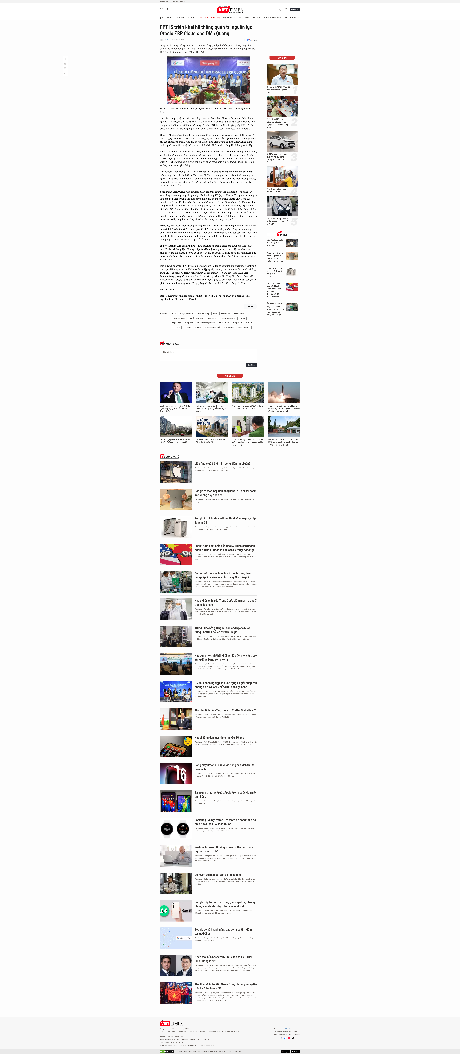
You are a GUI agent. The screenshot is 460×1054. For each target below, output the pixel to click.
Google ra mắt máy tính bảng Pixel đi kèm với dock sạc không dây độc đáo (275, 257)
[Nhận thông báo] (280, 9)
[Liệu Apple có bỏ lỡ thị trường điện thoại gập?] (292, 243)
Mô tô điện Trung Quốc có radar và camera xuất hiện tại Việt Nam (278, 221)
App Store (285, 1051)
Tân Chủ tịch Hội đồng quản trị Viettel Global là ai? (225, 710)
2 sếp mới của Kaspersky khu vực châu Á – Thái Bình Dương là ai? (223, 959)
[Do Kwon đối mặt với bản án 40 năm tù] (176, 883)
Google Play (295, 1051)
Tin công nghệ (170, 456)
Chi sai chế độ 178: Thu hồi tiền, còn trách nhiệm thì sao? (278, 90)
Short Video (244, 18)
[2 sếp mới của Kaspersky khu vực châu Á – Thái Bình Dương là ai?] (176, 965)
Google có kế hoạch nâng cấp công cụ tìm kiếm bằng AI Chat (223, 931)
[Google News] (252, 40)
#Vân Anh (242, 318)
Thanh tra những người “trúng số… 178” (276, 190)
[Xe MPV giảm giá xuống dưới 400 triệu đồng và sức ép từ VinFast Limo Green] (282, 141)
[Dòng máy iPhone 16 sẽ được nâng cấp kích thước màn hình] (176, 773)
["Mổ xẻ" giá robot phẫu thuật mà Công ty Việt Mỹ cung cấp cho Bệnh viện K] (212, 392)
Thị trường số (229, 18)
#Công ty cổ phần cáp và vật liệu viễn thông (194, 314)
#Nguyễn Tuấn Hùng (196, 318)
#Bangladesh (189, 323)
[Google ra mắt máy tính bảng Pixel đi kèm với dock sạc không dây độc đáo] (292, 256)
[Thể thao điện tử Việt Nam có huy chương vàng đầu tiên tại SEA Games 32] (176, 993)
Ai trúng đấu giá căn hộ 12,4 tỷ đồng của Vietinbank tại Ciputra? (247, 407)
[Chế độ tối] (285, 9)
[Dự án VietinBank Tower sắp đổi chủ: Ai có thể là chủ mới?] (212, 426)
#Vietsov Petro (225, 314)
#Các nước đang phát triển (206, 323)
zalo (285, 1038)
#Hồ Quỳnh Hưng (212, 318)
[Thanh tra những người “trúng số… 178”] (282, 176)
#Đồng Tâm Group (178, 318)
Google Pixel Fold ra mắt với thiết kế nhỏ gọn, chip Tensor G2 (274, 272)
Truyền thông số (292, 18)
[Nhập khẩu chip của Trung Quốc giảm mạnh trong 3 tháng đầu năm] (176, 609)
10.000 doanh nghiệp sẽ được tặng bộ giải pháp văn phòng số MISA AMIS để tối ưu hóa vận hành (226, 685)
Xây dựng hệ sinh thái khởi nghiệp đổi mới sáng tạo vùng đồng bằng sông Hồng (226, 657)
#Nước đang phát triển (212, 327)
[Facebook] (239, 40)
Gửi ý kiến (251, 365)
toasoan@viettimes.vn (287, 1029)
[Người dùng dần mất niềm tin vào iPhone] (176, 746)
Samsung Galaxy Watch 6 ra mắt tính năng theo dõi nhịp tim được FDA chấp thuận (226, 822)
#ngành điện (176, 323)
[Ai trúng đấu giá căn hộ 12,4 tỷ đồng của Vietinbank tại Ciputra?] (248, 392)
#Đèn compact (229, 327)
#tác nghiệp (176, 327)
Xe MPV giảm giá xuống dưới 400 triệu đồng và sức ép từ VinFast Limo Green (277, 158)
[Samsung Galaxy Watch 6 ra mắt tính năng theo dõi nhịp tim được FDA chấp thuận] (176, 828)
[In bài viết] (243, 40)
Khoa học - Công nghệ (210, 18)
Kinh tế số (192, 18)
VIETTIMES (230, 9)
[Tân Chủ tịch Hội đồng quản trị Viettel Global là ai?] (176, 719)
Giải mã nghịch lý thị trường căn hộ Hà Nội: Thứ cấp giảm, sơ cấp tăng (175, 440)
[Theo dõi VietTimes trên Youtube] (289, 1038)
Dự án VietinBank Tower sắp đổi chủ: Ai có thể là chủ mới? (211, 440)
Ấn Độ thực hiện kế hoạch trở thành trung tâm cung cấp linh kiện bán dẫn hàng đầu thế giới (275, 309)
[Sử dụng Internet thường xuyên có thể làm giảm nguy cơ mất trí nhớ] (176, 856)
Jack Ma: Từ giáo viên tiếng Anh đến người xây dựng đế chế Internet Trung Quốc (175, 408)
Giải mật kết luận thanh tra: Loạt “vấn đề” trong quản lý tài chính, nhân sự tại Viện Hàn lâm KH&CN (283, 442)
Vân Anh (167, 40)
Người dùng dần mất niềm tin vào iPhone (219, 737)
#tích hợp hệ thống (228, 318)
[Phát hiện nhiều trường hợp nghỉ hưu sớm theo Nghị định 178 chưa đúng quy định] (282, 106)
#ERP (174, 314)
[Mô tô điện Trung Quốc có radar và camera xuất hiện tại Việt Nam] (282, 206)
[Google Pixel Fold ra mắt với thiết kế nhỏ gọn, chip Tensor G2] (292, 272)
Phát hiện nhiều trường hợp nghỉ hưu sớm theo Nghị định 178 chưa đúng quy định (277, 123)
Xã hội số (170, 18)
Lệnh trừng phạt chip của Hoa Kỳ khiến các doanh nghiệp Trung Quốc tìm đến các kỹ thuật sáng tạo (275, 290)
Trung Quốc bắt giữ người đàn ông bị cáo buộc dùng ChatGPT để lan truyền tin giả (222, 630)
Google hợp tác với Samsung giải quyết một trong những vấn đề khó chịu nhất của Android (225, 904)
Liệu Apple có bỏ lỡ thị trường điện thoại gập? (275, 243)
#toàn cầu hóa (224, 323)
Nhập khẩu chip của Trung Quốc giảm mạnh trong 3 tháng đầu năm (226, 602)
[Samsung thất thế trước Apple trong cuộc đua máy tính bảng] (176, 801)
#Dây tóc (198, 327)
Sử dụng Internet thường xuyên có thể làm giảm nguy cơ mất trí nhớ (224, 849)
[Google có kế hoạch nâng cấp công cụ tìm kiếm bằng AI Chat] (176, 938)
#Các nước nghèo (244, 327)
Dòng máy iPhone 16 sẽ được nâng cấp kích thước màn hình (224, 767)
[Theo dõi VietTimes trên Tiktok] (293, 1038)
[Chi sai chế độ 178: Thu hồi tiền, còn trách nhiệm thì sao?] (282, 74)
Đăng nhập (294, 9)
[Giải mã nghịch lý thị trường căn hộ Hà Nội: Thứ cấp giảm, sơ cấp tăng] (176, 426)
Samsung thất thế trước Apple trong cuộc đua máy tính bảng (225, 794)
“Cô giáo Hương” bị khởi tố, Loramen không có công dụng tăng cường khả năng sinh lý (247, 442)
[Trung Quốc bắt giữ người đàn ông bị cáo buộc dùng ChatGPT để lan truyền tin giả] (176, 636)
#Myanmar (187, 327)
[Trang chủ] (161, 17)
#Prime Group (239, 314)
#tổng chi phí (237, 323)
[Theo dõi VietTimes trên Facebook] (281, 1038)
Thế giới (256, 18)
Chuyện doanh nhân (272, 18)
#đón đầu (249, 323)
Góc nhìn (181, 18)
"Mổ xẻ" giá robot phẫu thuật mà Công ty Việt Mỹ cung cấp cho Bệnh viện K (211, 408)
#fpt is (215, 314)
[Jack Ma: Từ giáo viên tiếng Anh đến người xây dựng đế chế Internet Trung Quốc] (176, 392)
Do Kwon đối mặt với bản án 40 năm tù (218, 874)
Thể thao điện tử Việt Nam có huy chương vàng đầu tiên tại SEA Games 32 (226, 986)
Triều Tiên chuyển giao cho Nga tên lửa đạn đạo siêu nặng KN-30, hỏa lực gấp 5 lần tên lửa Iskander (284, 408)
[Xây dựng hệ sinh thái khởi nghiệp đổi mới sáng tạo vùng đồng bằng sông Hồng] (176, 664)
